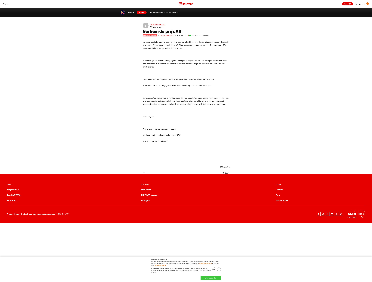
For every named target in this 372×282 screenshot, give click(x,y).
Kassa (131, 12)
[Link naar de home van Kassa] (122, 12)
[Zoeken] (356, 4)
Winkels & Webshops (167, 35)
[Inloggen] (363, 4)
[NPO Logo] (367, 4)
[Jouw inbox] (359, 4)
